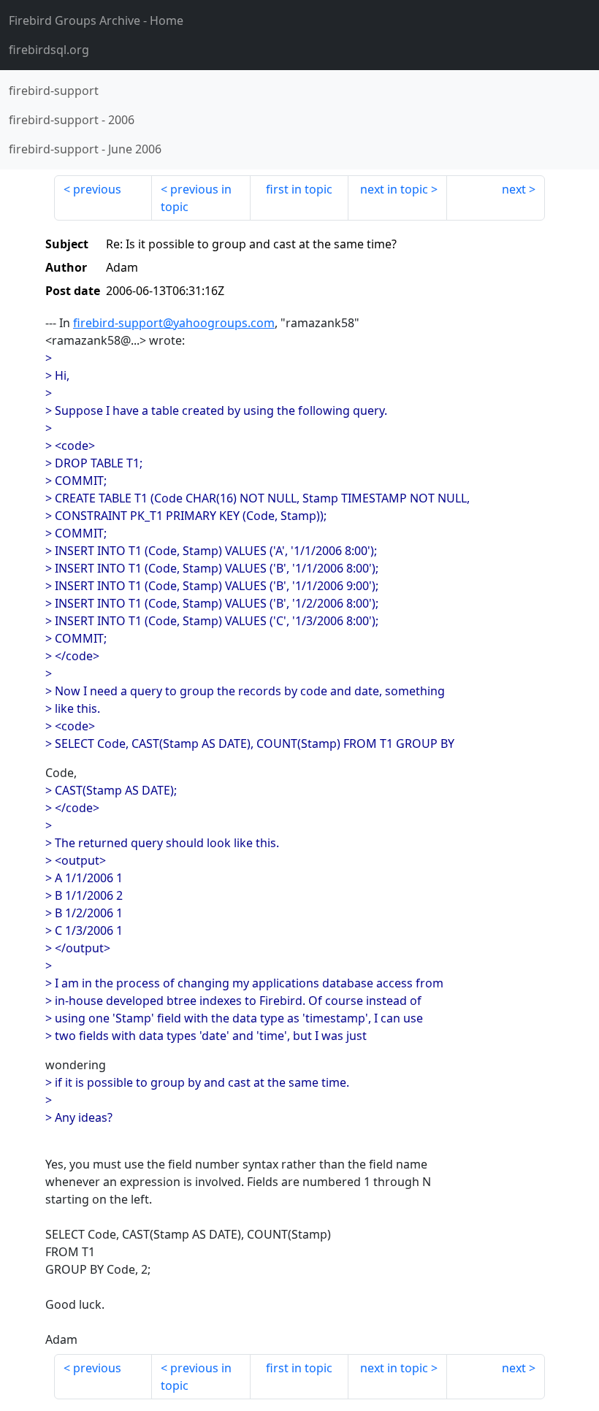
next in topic (394, 189)
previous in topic (196, 198)
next (514, 189)
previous (97, 189)
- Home (96, 20)
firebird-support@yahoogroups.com (174, 323)
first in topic (299, 189)
